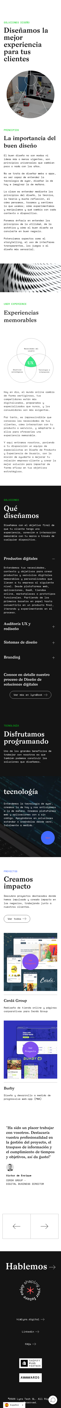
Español (14, 1404)
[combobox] (14, 1405)
